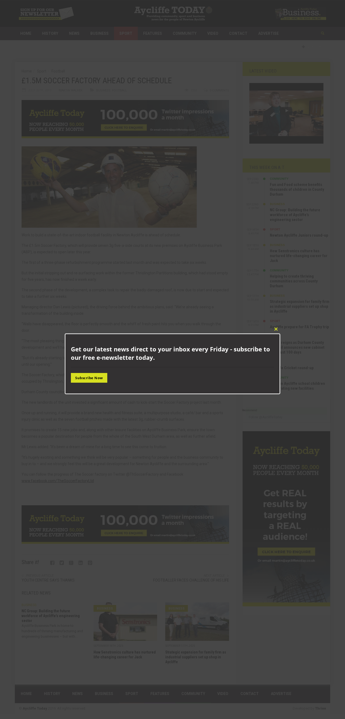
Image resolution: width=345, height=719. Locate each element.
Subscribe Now (89, 377)
